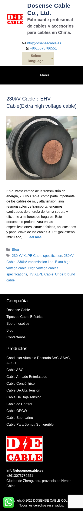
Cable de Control (19, 404)
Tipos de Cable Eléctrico (24, 317)
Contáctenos (16, 337)
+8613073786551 (43, 48)
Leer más (34, 237)
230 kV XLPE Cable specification (37, 256)
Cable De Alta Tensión (23, 390)
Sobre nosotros (17, 323)
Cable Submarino (19, 417)
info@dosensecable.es (43, 43)
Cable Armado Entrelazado (26, 377)
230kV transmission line (35, 262)
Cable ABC (14, 370)
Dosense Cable (18, 310)
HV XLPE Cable (41, 274)
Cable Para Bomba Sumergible (30, 424)
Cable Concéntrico (20, 383)
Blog (15, 249)
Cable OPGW (16, 411)
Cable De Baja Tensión (24, 397)
